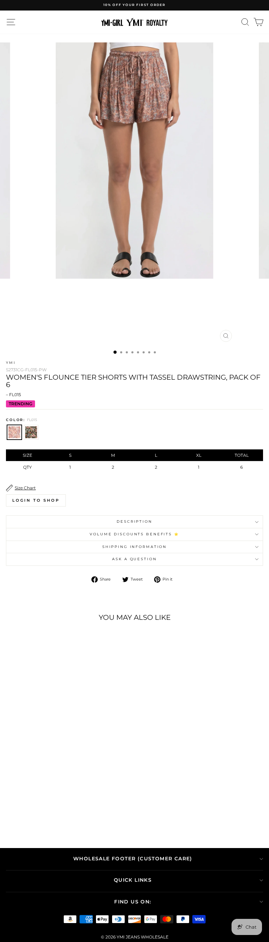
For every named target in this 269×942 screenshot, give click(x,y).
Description (134, 521)
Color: (21, 420)
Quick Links (133, 880)
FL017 (31, 432)
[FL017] (59, 805)
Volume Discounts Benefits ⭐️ (134, 534)
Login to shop (36, 500)
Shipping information (134, 547)
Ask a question (134, 559)
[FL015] (51, 805)
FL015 (14, 432)
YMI (11, 363)
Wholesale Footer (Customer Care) (132, 858)
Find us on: (132, 902)
